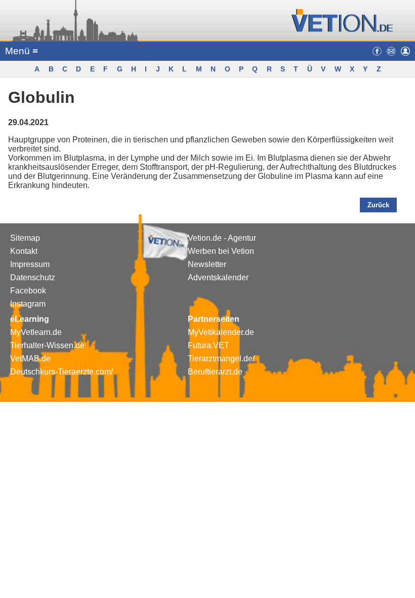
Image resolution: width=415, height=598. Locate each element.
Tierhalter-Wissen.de (47, 345)
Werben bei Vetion (221, 251)
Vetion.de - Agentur (222, 238)
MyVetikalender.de (221, 332)
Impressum (30, 264)
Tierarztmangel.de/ (221, 358)
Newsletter (207, 264)
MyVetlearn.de (36, 332)
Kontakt (23, 251)
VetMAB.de (30, 358)
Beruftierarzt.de (215, 371)
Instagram (28, 304)
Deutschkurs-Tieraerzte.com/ (61, 371)
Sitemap (25, 238)
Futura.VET (208, 345)
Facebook (28, 290)
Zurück (378, 205)
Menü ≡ (21, 51)
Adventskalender (218, 277)
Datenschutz (32, 277)
